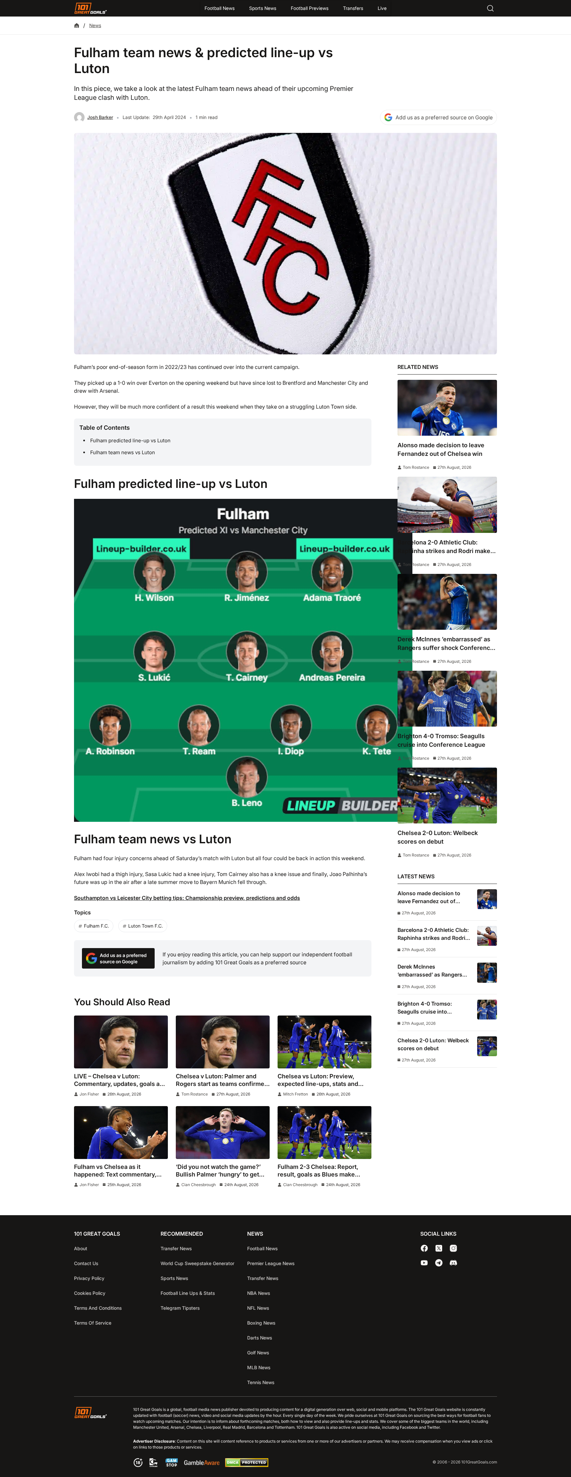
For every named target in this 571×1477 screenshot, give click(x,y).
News (95, 25)
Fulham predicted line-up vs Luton (130, 440)
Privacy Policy (89, 1278)
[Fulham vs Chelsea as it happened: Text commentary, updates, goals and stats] (121, 1132)
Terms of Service (92, 1323)
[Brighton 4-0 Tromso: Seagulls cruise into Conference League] (447, 699)
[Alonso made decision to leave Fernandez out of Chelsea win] (447, 408)
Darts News (259, 1337)
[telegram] (439, 1263)
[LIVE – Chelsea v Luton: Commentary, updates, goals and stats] (121, 1042)
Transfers (353, 8)
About (80, 1248)
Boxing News (261, 1323)
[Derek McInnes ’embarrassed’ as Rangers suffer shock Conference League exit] (447, 602)
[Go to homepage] (90, 8)
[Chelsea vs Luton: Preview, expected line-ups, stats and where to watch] (324, 1042)
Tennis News (260, 1382)
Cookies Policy (89, 1293)
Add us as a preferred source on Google (444, 117)
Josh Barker (100, 117)
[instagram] (453, 1248)
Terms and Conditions (98, 1308)
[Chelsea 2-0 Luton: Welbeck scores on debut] (447, 795)
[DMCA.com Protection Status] (246, 1465)
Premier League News (270, 1263)
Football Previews (309, 8)
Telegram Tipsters (180, 1308)
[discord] (453, 1263)
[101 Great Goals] (95, 1438)
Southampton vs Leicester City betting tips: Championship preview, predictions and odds (187, 898)
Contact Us (86, 1263)
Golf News (258, 1352)
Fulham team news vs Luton (122, 452)
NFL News (258, 1308)
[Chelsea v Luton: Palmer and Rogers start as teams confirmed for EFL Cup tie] (223, 1042)
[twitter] (439, 1248)
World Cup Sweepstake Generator (197, 1263)
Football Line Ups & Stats (188, 1293)
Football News (220, 8)
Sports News (262, 8)
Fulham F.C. (96, 926)
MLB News (258, 1367)
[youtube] (424, 1263)
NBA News (258, 1293)
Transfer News (176, 1248)
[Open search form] (490, 8)
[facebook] (424, 1248)
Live (382, 8)
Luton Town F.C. (145, 926)
